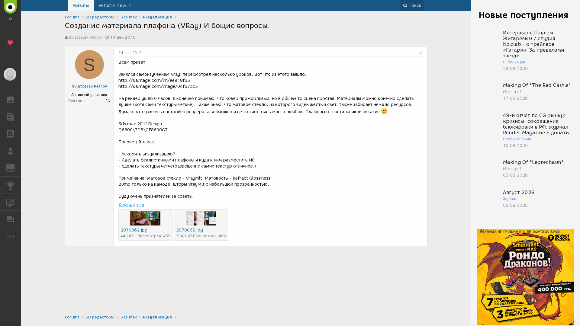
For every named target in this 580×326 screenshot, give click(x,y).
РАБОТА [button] (10, 150)
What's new (112, 5)
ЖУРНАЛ (14, 167)
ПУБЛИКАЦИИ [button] (10, 116)
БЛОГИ (10, 133)
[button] (130, 5)
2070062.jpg (134, 230)
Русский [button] (14, 237)
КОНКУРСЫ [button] (10, 185)
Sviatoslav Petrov (85, 37)
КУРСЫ (10, 202)
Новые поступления (523, 15)
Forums (80, 5)
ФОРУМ (10, 219)
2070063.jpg (189, 230)
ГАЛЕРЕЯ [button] (10, 99)
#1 (421, 52)
